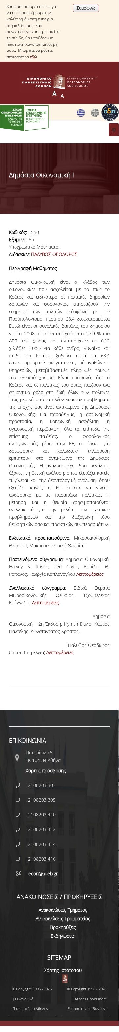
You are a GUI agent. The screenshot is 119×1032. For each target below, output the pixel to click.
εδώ (33, 57)
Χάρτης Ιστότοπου (63, 970)
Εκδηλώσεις (63, 936)
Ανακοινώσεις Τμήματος (63, 910)
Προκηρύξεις (63, 927)
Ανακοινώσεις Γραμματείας (63, 918)
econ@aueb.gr (43, 873)
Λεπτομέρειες (90, 574)
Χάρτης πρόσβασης (46, 771)
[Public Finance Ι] (95, 115)
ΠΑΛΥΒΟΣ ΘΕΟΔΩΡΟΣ (54, 254)
